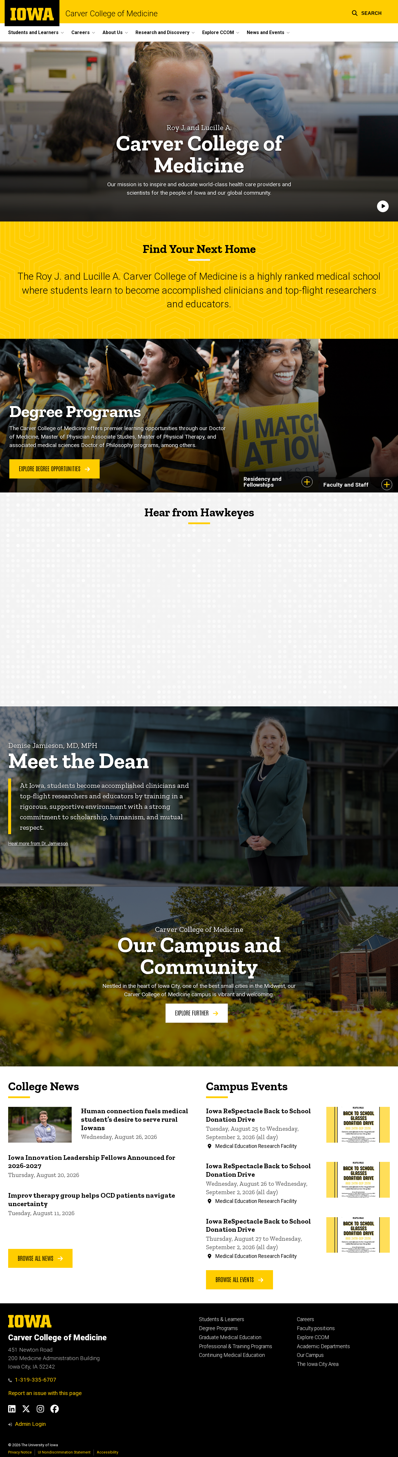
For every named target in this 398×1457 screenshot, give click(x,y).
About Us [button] (113, 32)
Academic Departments (323, 1346)
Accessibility (107, 1452)
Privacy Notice (20, 1452)
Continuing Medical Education (232, 1355)
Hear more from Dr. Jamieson (38, 843)
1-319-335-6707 (35, 1379)
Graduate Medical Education (230, 1337)
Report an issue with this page (45, 1393)
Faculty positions (316, 1328)
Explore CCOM (313, 1337)
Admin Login (30, 1424)
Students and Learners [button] (33, 32)
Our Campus (310, 1355)
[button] (367, 12)
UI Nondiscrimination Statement (64, 1452)
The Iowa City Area (318, 1364)
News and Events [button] (265, 32)
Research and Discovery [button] (162, 32)
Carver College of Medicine (111, 14)
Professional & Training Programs (235, 1346)
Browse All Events (235, 1279)
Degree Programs (218, 1328)
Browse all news (36, 1258)
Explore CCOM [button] (218, 32)
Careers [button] (80, 32)
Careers (305, 1319)
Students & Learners (221, 1319)
